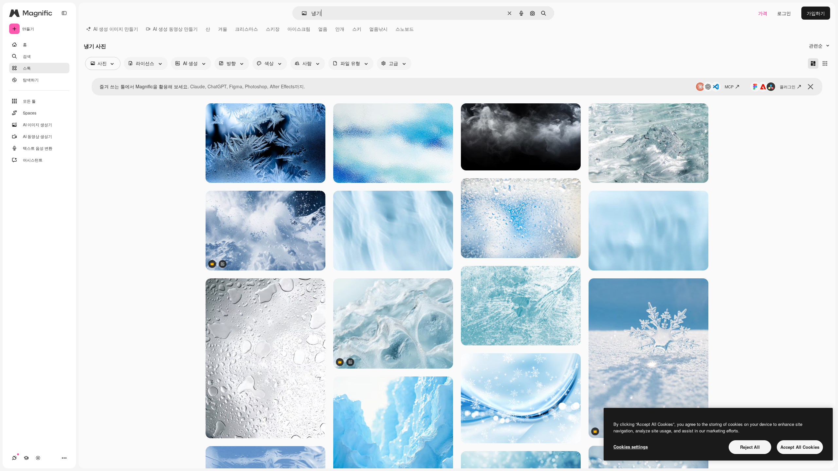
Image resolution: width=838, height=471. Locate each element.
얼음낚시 (378, 29)
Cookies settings (630, 447)
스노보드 (404, 29)
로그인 (784, 13)
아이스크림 (298, 29)
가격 (762, 13)
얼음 (322, 29)
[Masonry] (813, 63)
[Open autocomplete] (302, 13)
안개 (339, 29)
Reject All (750, 447)
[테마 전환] (38, 458)
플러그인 (787, 86)
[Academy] (26, 458)
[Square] (825, 63)
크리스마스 (246, 29)
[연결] (14, 458)
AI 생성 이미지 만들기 (115, 29)
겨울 (222, 29)
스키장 (273, 29)
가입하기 (816, 13)
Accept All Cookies (799, 447)
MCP (729, 86)
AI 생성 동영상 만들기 (175, 29)
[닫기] (810, 87)
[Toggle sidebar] (64, 13)
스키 (356, 29)
